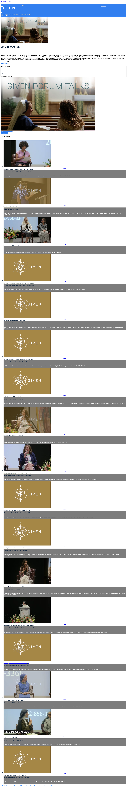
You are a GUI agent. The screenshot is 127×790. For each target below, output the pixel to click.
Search (23, 5)
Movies (10, 14)
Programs (6, 14)
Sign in (30, 14)
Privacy (28, 785)
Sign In (8, 15)
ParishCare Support (5, 785)
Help (21, 785)
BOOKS (13, 14)
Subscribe (3, 63)
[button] (1, 12)
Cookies (32, 785)
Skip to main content (6, 1)
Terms (24, 785)
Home (2, 14)
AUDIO (17, 14)
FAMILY (20, 14)
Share (7, 63)
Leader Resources (15, 785)
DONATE (103, 6)
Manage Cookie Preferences (41, 785)
